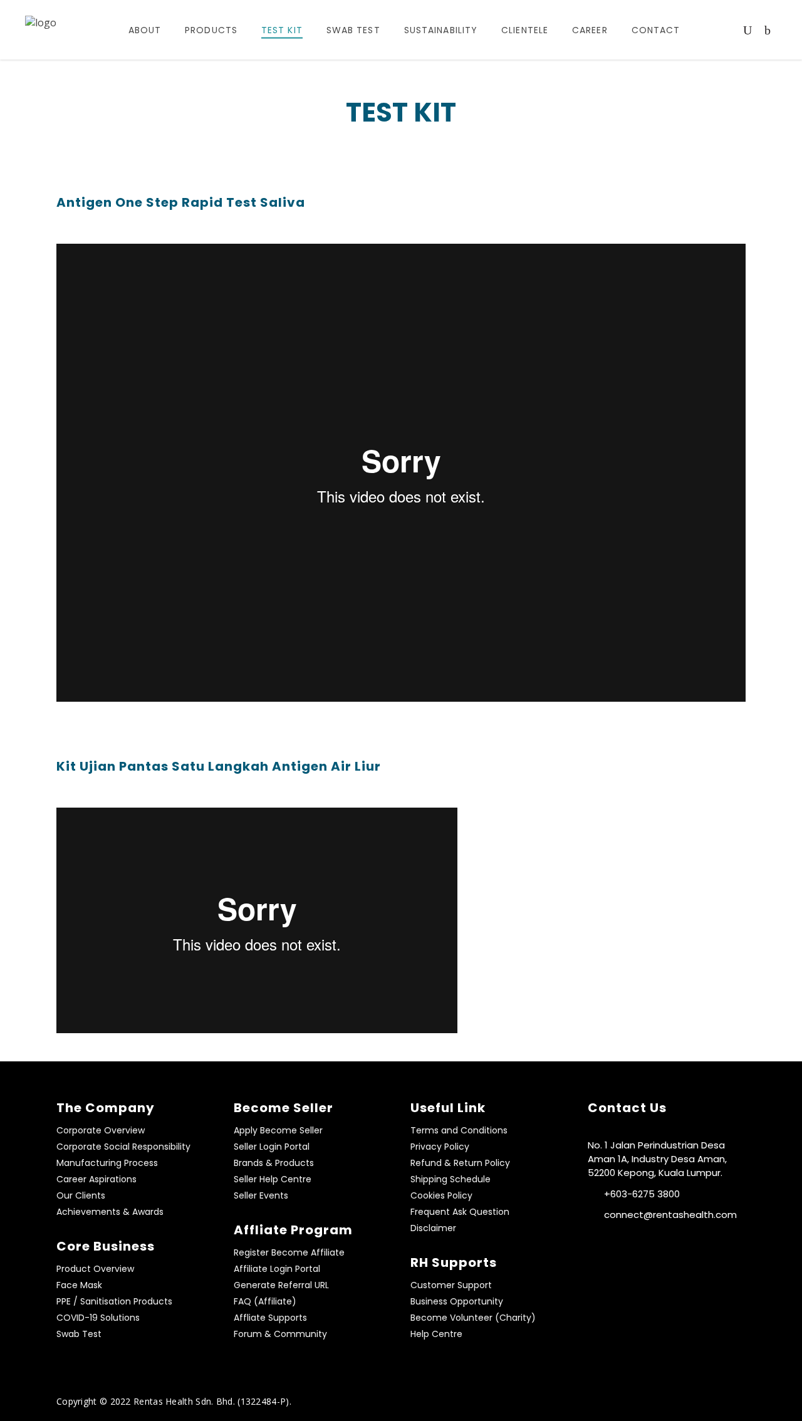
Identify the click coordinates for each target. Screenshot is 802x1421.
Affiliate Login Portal (277, 1268)
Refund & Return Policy (460, 1163)
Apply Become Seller (278, 1130)
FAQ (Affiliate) (265, 1301)
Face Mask (79, 1285)
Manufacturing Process (107, 1163)
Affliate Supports (270, 1317)
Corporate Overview (100, 1130)
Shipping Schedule (450, 1179)
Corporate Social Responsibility (123, 1146)
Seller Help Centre (272, 1179)
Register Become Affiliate (289, 1252)
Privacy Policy (439, 1146)
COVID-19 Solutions (98, 1317)
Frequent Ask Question (459, 1211)
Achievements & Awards (110, 1211)
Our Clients (80, 1195)
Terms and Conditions (459, 1130)
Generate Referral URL (281, 1285)
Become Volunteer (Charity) (473, 1317)
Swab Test (79, 1334)
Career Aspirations (96, 1179)
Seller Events (261, 1195)
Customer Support (451, 1285)
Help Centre (436, 1334)
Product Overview (95, 1268)
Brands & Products (274, 1163)
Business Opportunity (456, 1301)
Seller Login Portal (272, 1146)
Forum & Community (280, 1334)
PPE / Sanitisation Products (114, 1301)
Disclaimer (433, 1228)
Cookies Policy (441, 1195)
